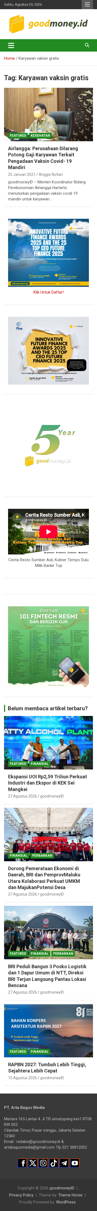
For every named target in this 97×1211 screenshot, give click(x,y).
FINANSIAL (39, 764)
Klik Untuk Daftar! (48, 292)
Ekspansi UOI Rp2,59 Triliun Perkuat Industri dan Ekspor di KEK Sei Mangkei (47, 783)
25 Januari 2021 (22, 174)
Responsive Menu (87, 4)
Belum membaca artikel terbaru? (48, 708)
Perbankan (42, 855)
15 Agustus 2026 (22, 1078)
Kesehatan (40, 135)
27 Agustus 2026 (22, 796)
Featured (18, 135)
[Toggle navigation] (11, 45)
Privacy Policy (21, 1195)
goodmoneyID (52, 796)
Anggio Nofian (51, 174)
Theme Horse (70, 1195)
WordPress (66, 1202)
